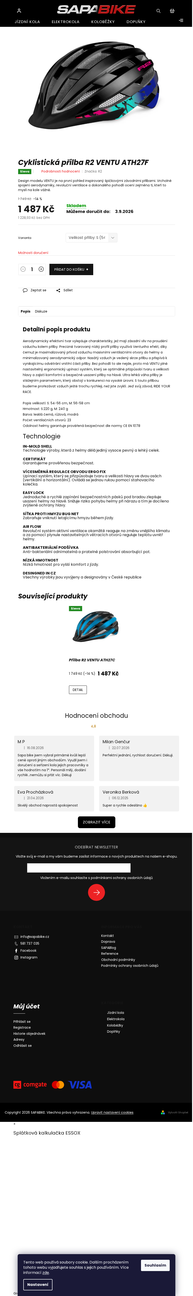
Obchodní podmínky (118, 959)
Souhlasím (155, 1265)
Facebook (28, 950)
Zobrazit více (96, 822)
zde (45, 1272)
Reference (109, 953)
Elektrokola (116, 1019)
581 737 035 (29, 943)
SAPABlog (108, 947)
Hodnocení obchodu (96, 715)
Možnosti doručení (33, 253)
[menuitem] (27, 21)
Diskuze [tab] (41, 311)
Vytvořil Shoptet (178, 1112)
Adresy (18, 1039)
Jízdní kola (115, 1012)
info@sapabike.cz (34, 936)
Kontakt (107, 935)
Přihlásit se (98, 892)
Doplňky (113, 1031)
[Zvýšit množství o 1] (41, 270)
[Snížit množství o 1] (23, 270)
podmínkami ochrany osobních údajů (122, 877)
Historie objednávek (29, 1033)
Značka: (93, 171)
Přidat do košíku (69, 269)
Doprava (108, 941)
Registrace (22, 1027)
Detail (78, 689)
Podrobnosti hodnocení (60, 171)
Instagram (28, 957)
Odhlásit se (22, 1045)
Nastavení (37, 1284)
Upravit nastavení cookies (112, 1112)
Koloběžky (115, 1025)
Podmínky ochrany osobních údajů (129, 965)
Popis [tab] (25, 311)
